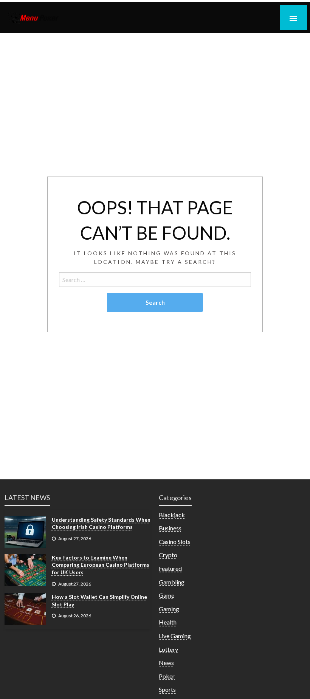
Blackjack (172, 514)
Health (168, 622)
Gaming (169, 608)
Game (166, 595)
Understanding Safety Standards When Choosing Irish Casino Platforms (101, 523)
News (166, 662)
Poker (167, 676)
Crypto (168, 554)
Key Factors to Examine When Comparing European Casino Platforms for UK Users (100, 564)
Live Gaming (175, 635)
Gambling (171, 582)
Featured (170, 568)
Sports (167, 689)
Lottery (168, 649)
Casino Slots (175, 541)
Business (170, 528)
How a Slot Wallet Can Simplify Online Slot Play (99, 601)
